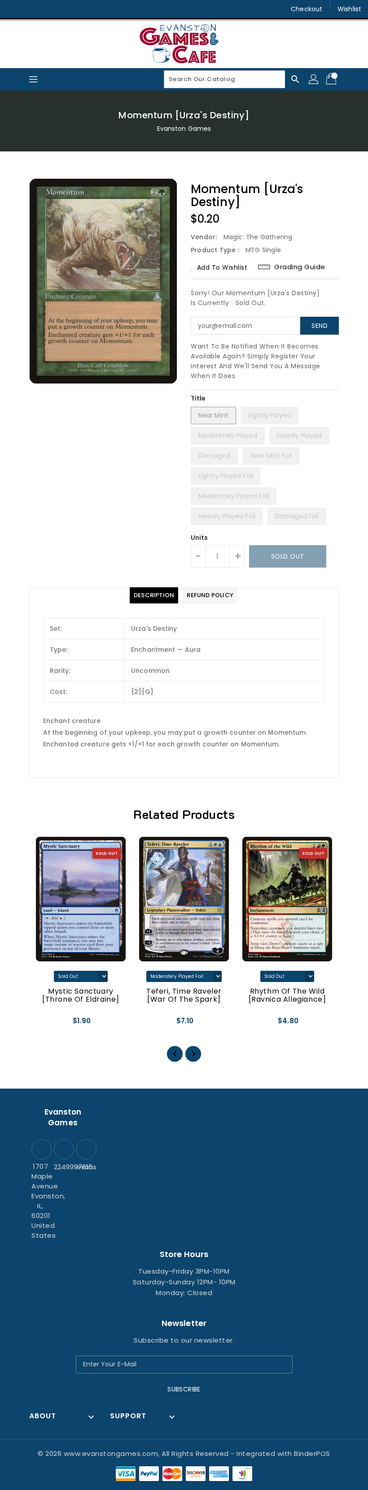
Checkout (306, 8)
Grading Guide (299, 267)
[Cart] (332, 79)
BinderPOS (312, 1453)
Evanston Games (184, 128)
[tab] (154, 595)
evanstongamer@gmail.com (85, 1166)
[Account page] (314, 79)
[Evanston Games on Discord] (48, 9)
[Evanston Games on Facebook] (14, 9)
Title (198, 398)
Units (199, 537)
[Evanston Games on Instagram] (31, 9)
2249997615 (63, 1166)
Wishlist (349, 8)
